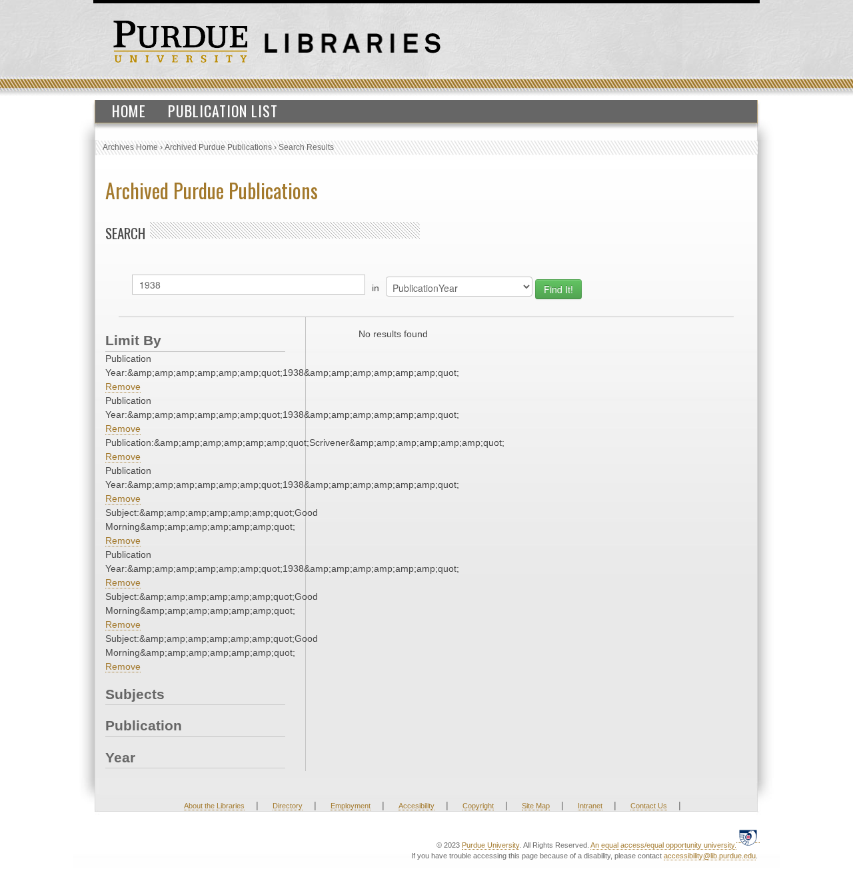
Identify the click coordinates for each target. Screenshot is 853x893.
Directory (288, 806)
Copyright (478, 806)
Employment (351, 806)
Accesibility (416, 806)
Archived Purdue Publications (218, 147)
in (375, 288)
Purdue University (490, 845)
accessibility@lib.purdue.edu (710, 856)
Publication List (223, 110)
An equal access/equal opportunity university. (663, 845)
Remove (123, 386)
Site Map (536, 806)
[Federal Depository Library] (748, 837)
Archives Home (130, 147)
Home (129, 110)
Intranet (590, 806)
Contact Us (648, 806)
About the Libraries (214, 806)
